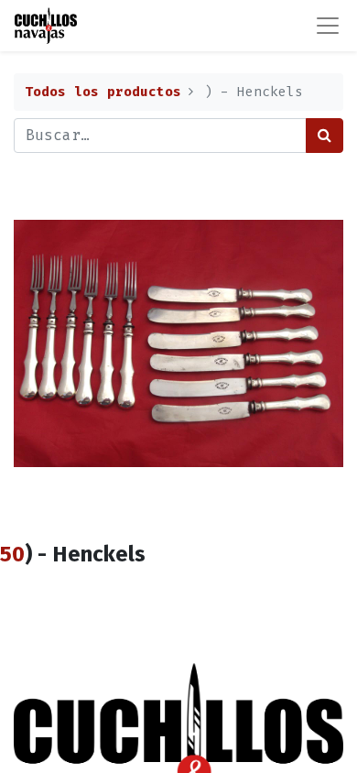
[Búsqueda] (324, 135)
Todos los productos (103, 92)
